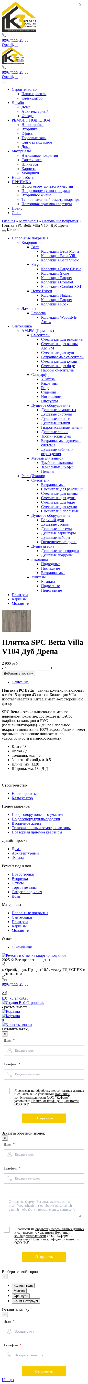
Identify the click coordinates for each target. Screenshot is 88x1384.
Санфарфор (40, 374)
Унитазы (48, 379)
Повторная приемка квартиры (37, 832)
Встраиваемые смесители (62, 357)
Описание (20, 682)
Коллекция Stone (55, 273)
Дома (16, 849)
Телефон (11, 1064)
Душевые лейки (54, 432)
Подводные (50, 564)
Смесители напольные (60, 511)
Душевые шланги (55, 418)
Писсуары (49, 401)
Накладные (50, 568)
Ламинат (29, 308)
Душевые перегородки (60, 551)
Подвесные (50, 586)
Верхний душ (52, 520)
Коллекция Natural (56, 295)
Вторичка (20, 879)
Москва (19, 1291)
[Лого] (19, 31)
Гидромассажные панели (62, 427)
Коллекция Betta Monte (60, 251)
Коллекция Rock (54, 304)
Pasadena (38, 313)
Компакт (48, 581)
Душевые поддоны (57, 555)
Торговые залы (24, 887)
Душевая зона (42, 546)
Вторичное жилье (26, 823)
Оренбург (10, 45)
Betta (35, 247)
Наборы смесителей (57, 370)
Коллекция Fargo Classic (61, 269)
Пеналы (47, 471)
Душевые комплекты (58, 410)
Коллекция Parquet (56, 278)
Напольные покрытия (30, 238)
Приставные (51, 590)
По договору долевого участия (37, 814)
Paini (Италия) (33, 476)
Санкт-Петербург (26, 1301)
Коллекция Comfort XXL (61, 286)
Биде (45, 388)
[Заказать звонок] (17, 1025)
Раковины (49, 383)
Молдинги (20, 603)
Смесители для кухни (59, 361)
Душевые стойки (55, 524)
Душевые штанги (55, 423)
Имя (8, 1040)
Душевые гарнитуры (58, 533)
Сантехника (22, 326)
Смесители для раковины (62, 339)
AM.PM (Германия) (38, 330)
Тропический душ (56, 436)
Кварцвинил (32, 242)
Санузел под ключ (27, 892)
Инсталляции (52, 396)
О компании (22, 947)
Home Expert (41, 291)
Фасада (18, 857)
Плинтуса (20, 595)
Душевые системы (56, 414)
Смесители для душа (58, 352)
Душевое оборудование (50, 405)
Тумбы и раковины (57, 463)
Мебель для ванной (47, 458)
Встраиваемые (53, 485)
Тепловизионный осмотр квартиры (41, 828)
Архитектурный (25, 853)
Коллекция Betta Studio (60, 260)
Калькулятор (22, 798)
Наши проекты (24, 793)
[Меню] (4, 82)
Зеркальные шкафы (57, 467)
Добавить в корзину (18, 673)
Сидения (48, 392)
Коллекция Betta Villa (59, 256)
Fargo (35, 264)
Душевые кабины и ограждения (57, 451)
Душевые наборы (55, 537)
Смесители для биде (58, 366)
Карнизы (19, 599)
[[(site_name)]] (34, 955)
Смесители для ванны (59, 493)
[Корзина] (44, 1011)
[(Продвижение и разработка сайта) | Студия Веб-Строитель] (23, 1003)
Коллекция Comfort (57, 282)
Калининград (23, 1285)
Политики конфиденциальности (42, 1095)
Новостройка (23, 874)
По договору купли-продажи (36, 819)
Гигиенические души (59, 542)
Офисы (18, 883)
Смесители (40, 335)
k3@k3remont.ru (15, 998)
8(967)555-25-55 (15, 40)
